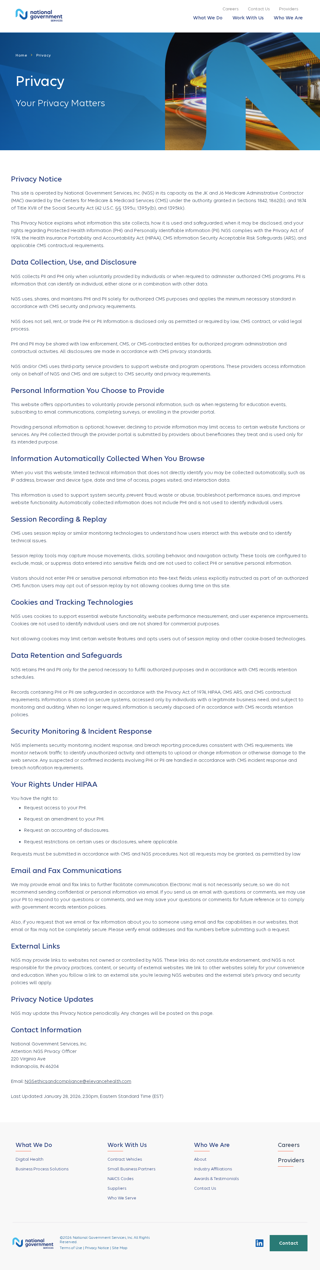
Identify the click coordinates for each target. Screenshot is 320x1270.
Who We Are (288, 18)
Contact (288, 1243)
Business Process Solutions (42, 1169)
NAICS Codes (120, 1178)
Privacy (43, 55)
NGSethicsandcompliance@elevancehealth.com (78, 1081)
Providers (288, 9)
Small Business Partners (131, 1169)
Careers (230, 9)
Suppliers (117, 1188)
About (200, 1159)
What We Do (207, 18)
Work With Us (248, 18)
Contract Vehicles (125, 1159)
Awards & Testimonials (216, 1178)
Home (22, 55)
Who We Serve (122, 1198)
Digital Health (29, 1159)
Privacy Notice (97, 1248)
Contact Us (259, 9)
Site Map (120, 1248)
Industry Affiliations (213, 1169)
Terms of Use (71, 1248)
